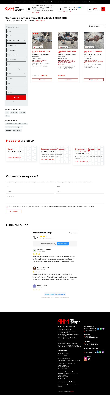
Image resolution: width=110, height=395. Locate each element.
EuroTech (22, 112)
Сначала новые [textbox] (94, 26)
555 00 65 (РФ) (91, 337)
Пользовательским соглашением (85, 206)
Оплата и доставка (73, 1)
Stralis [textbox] (9, 36)
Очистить (16, 102)
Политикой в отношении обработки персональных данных (61, 206)
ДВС (24, 1)
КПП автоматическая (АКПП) (14, 127)
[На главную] (14, 9)
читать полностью (14, 157)
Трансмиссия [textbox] (11, 45)
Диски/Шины (44, 1)
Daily (7, 112)
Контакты (92, 1)
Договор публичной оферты (66, 381)
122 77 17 (90, 336)
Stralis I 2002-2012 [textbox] (13, 40)
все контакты (67, 11)
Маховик (8, 130)
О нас (84, 1)
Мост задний (17, 130)
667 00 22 (91, 343)
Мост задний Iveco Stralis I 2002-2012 (41, 55)
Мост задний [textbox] (11, 50)
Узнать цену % (94, 79)
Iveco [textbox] (9, 31)
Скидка (10, 149)
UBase (72, 391)
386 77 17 (90, 352)
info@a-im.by (87, 356)
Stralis (7, 115)
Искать (16, 97)
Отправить (14, 211)
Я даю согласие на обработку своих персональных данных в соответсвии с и (51, 206)
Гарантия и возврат (58, 1)
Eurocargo (14, 112)
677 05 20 (71, 7)
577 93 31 (71, 9)
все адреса (35, 12)
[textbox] (16, 55)
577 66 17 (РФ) (91, 344)
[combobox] (16, 31)
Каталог (17, 1)
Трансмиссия (32, 1)
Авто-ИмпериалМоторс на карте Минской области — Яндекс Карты (55, 297)
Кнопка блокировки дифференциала (16, 123)
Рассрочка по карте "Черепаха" (53, 149)
